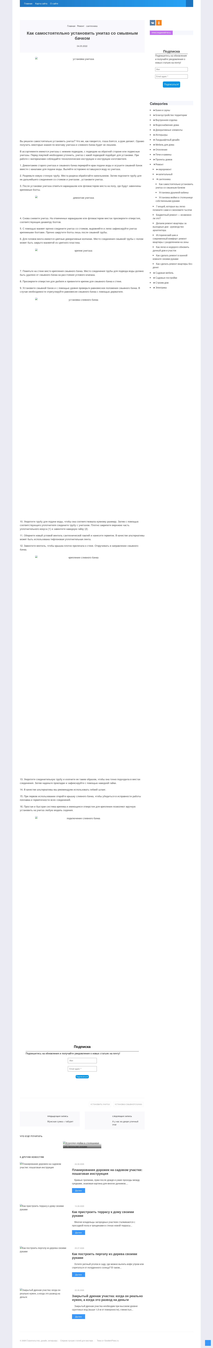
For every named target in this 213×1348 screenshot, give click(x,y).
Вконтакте (152, 23)
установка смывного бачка (128, 1104)
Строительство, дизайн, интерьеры (41, 15)
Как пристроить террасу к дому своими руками (103, 1213)
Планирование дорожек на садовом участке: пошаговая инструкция (107, 1171)
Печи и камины (163, 154)
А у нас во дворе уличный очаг (97, 1121)
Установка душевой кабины (34, 1129)
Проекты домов (163, 159)
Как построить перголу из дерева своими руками (104, 1255)
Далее (78, 1190)
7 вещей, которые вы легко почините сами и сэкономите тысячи (172, 208)
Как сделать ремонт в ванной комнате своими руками (170, 257)
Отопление (161, 149)
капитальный (165, 174)
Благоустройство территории (171, 115)
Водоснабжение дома (167, 125)
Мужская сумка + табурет (32, 1119)
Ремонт (159, 164)
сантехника (164, 179)
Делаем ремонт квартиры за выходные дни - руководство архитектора (169, 227)
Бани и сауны (162, 110)
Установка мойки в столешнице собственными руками (79, 1135)
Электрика (161, 287)
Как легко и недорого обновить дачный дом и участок (171, 248)
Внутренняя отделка (166, 120)
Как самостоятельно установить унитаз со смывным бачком (174, 185)
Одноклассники (159, 23)
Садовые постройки (166, 277)
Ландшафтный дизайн (167, 139)
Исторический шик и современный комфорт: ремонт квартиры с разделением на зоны (171, 238)
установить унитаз (100, 1104)
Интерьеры (161, 134)
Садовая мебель (164, 272)
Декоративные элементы (169, 129)
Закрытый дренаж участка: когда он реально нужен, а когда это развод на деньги (107, 1297)
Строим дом (162, 282)
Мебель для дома (164, 144)
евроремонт (164, 169)
